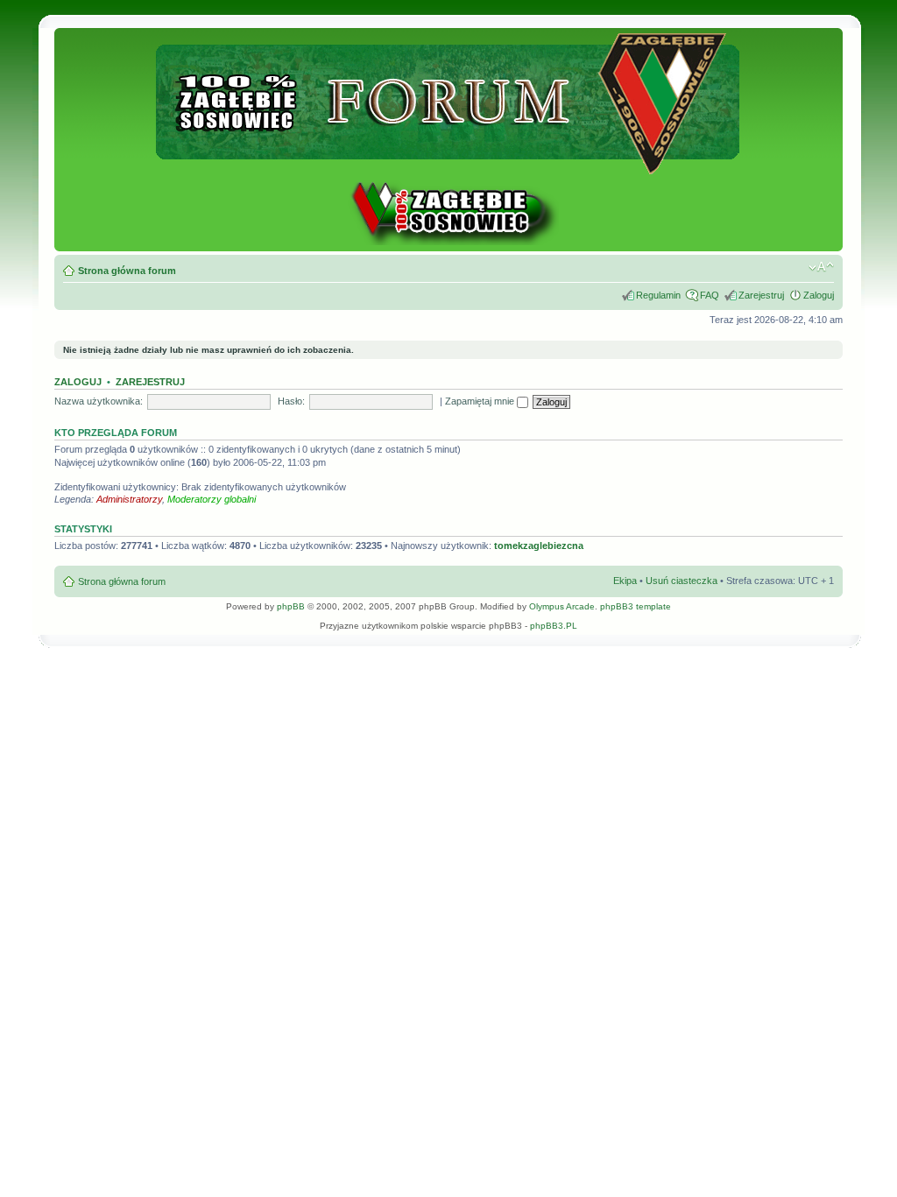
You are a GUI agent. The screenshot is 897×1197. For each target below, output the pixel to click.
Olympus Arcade (562, 606)
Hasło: (291, 401)
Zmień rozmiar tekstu (821, 267)
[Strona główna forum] (449, 167)
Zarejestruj (761, 295)
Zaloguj (818, 295)
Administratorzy (129, 499)
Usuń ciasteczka (681, 580)
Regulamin (658, 295)
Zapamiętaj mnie (481, 401)
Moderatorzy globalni (211, 499)
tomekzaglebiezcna (538, 545)
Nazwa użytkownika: (98, 401)
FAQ (709, 295)
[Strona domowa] (448, 242)
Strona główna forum (127, 270)
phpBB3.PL (553, 625)
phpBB (291, 606)
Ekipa (625, 580)
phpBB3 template (635, 606)
